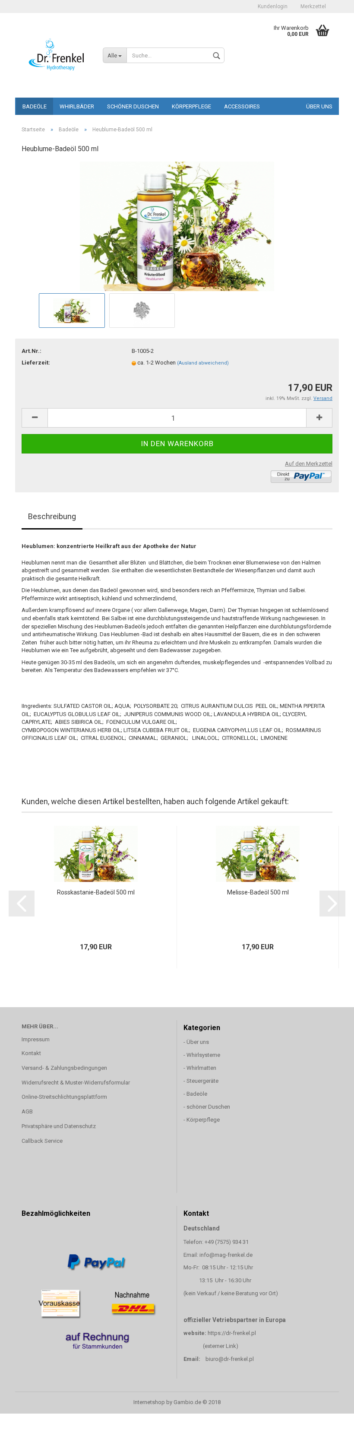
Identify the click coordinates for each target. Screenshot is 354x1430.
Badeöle (34, 106)
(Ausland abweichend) (203, 363)
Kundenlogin (273, 6)
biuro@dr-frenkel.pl (229, 1359)
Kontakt (31, 1053)
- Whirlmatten (200, 1068)
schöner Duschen (133, 106)
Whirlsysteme (203, 1055)
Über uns (319, 106)
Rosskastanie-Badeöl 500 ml (96, 892)
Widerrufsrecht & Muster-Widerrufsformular (76, 1082)
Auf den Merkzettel (308, 463)
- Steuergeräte (200, 1081)
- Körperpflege (201, 1119)
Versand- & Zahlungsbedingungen (64, 1068)
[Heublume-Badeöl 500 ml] (177, 226)
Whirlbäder (77, 106)
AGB (27, 1111)
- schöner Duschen (206, 1106)
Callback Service (42, 1141)
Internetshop (149, 1402)
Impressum (36, 1039)
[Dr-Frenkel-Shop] (56, 54)
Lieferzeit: (36, 362)
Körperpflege (191, 106)
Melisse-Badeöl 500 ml (258, 892)
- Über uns (196, 1042)
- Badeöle (195, 1094)
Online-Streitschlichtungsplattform (64, 1097)
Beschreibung (52, 516)
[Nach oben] (330, 1417)
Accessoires (242, 106)
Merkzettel (313, 6)
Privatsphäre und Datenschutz (59, 1126)
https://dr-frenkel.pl (232, 1333)
